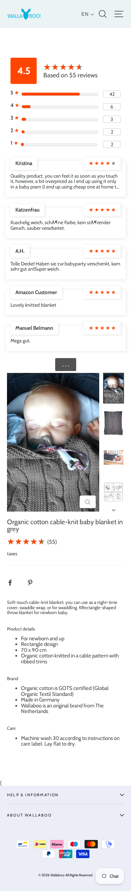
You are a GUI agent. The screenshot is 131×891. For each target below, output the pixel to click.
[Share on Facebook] (14, 582)
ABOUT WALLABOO (29, 815)
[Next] (113, 508)
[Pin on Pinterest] (34, 582)
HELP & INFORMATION (33, 794)
